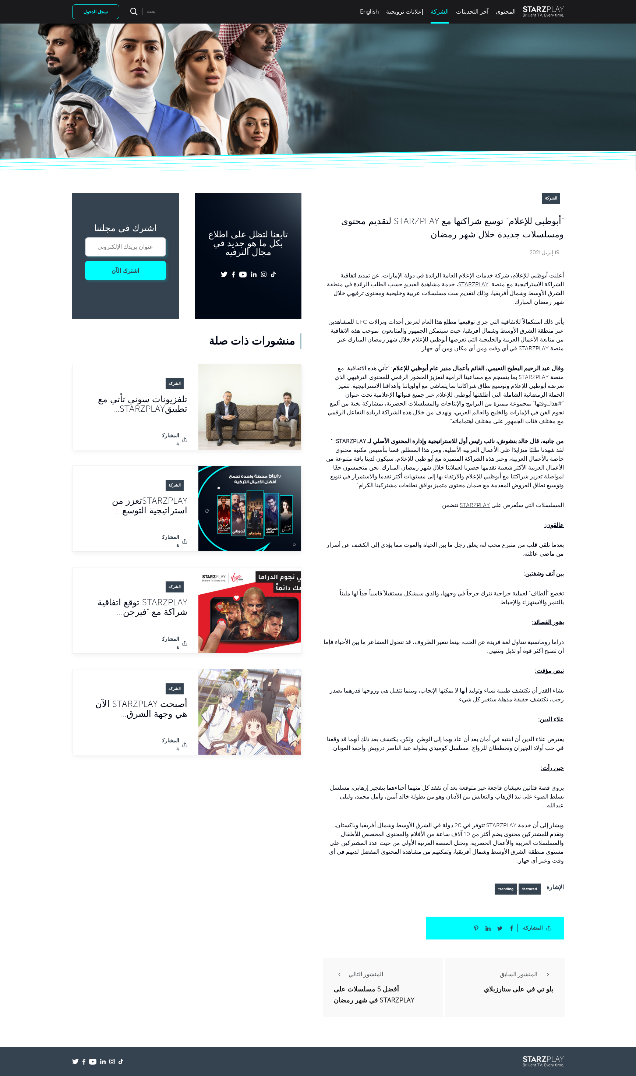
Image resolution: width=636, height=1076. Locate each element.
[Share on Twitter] (500, 928)
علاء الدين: (551, 719)
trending (505, 889)
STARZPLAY (473, 284)
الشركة (440, 11)
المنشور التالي (366, 974)
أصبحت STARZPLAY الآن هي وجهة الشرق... (141, 709)
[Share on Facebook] (511, 928)
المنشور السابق (519, 974)
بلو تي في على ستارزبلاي (519, 989)
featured (529, 889)
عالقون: (554, 525)
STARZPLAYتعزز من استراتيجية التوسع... (149, 506)
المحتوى (506, 11)
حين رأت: (552, 768)
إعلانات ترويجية (404, 11)
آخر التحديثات (472, 11)
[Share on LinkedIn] (488, 928)
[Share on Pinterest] (476, 928)
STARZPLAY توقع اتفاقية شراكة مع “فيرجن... (142, 607)
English (369, 11)
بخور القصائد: (548, 622)
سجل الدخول (96, 11)
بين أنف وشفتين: (543, 573)
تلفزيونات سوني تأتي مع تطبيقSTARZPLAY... (142, 404)
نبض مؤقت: (549, 671)
